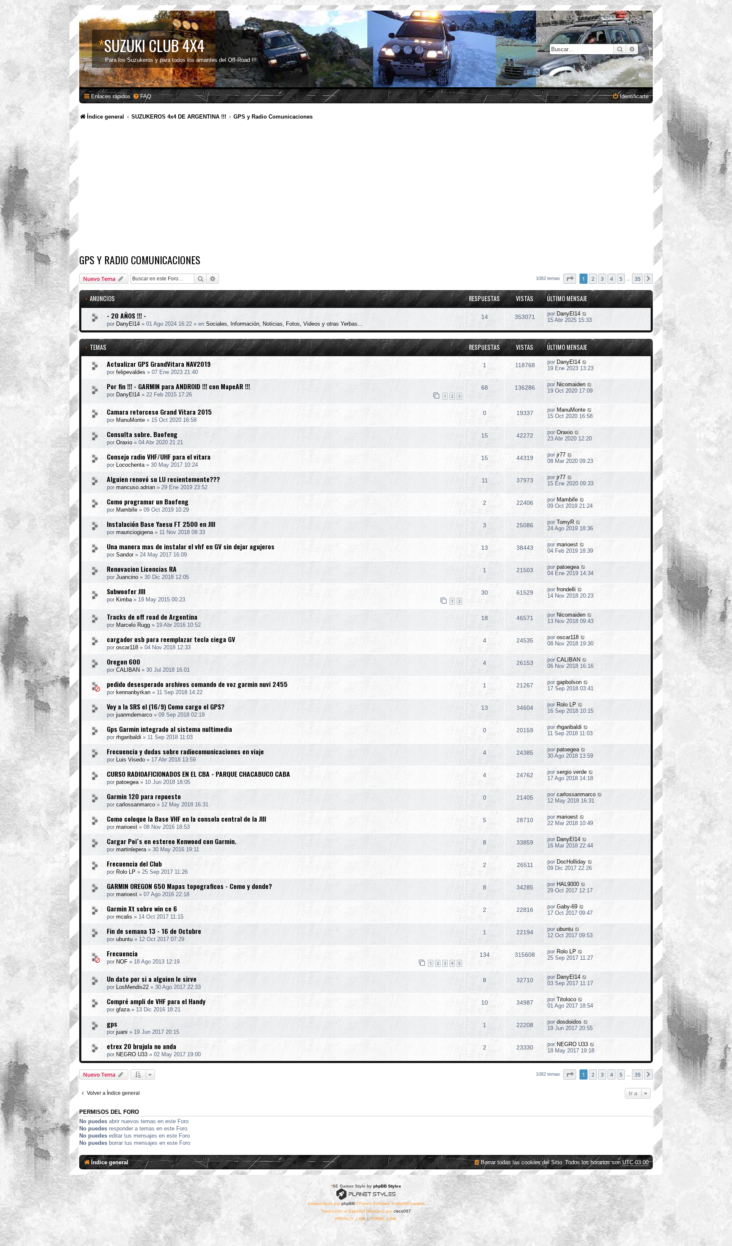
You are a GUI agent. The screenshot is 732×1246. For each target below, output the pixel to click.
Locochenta (130, 465)
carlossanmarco (135, 804)
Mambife (126, 510)
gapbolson (569, 682)
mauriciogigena (134, 532)
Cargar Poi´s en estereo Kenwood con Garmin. (171, 841)
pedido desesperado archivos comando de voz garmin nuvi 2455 (197, 684)
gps (112, 1024)
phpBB (348, 1203)
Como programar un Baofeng (148, 501)
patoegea (568, 567)
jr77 (561, 454)
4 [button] (611, 278)
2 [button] (592, 278)
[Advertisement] (366, 188)
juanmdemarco (134, 715)
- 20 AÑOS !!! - (126, 315)
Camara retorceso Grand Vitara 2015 (159, 412)
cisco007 (402, 1211)
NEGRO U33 (131, 1054)
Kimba (124, 599)
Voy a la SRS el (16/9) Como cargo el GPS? (166, 706)
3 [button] (602, 278)
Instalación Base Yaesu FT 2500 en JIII (161, 524)
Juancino (127, 577)
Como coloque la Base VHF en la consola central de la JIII (186, 819)
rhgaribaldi (128, 737)
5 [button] (620, 278)
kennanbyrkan (133, 692)
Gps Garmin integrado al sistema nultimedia (169, 729)
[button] (569, 279)
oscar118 (127, 647)
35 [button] (637, 278)
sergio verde (572, 772)
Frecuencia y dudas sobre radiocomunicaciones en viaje (185, 751)
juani (122, 1032)
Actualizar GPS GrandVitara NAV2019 (159, 364)
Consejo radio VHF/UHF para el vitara (159, 456)
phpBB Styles (387, 1186)
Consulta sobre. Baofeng (142, 434)
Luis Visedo (130, 759)
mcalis (124, 917)
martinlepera (131, 849)
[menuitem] (142, 96)
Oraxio (124, 442)
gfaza (123, 1009)
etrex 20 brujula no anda (141, 1046)
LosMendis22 (132, 987)
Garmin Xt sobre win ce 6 (142, 908)
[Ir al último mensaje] (585, 313)
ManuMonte (130, 420)
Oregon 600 (123, 661)
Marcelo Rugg (133, 625)
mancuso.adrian (135, 487)
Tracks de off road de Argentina (152, 617)
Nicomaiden (571, 384)
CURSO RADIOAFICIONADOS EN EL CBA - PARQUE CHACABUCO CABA (198, 774)
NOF (122, 961)
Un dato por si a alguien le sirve (152, 979)
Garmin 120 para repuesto (144, 796)
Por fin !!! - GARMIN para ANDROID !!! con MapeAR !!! (178, 386)
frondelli (566, 589)
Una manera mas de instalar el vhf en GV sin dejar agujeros (190, 546)
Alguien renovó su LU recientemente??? (163, 479)
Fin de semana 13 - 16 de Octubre (154, 931)
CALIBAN (128, 670)
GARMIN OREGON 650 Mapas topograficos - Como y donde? (189, 886)
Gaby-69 (567, 906)
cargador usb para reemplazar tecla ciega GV (171, 639)
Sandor (124, 554)
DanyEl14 (128, 324)
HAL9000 (568, 884)
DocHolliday (571, 861)
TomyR (565, 522)
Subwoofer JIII (126, 591)
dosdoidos (569, 1022)
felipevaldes (130, 372)
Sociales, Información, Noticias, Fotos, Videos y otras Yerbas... (284, 324)
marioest (567, 544)
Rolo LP (566, 704)
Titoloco (566, 999)
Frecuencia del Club (134, 863)
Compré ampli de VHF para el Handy (156, 1001)
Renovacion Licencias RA (142, 569)
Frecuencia (122, 953)
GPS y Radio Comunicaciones (139, 259)
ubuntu (124, 939)
